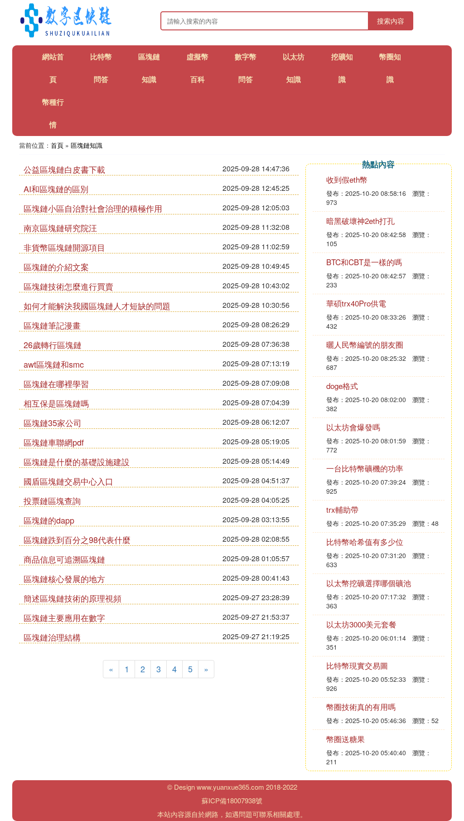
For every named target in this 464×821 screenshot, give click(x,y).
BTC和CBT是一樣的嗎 (364, 261)
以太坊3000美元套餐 (361, 624)
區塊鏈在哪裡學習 (56, 383)
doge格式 (342, 385)
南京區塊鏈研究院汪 (60, 227)
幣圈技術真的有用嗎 (361, 706)
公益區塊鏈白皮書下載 (64, 169)
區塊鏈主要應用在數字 (64, 617)
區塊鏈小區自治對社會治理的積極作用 (93, 208)
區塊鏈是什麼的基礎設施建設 (77, 461)
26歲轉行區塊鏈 (53, 344)
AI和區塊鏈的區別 (56, 188)
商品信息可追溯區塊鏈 (64, 559)
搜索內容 (390, 20)
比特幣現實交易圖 (357, 665)
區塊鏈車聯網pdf (54, 442)
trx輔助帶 (342, 509)
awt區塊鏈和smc (54, 364)
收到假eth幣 (346, 179)
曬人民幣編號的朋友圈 (364, 344)
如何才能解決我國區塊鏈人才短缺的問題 (97, 305)
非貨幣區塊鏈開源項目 (64, 247)
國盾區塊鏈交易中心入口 (68, 481)
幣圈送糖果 (345, 738)
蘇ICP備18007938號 (232, 800)
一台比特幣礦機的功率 (364, 468)
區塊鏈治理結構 (52, 637)
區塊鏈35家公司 (53, 422)
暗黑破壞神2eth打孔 (360, 220)
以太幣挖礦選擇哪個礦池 (368, 582)
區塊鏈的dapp (49, 520)
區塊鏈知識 (86, 145)
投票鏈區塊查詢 (52, 500)
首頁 (57, 145)
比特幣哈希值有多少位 (364, 541)
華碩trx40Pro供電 (356, 303)
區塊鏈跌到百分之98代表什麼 (77, 539)
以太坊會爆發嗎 (353, 426)
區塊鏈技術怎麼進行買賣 (68, 286)
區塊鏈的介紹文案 (56, 266)
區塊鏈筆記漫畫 (52, 325)
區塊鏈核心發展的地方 (64, 578)
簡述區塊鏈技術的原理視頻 (72, 598)
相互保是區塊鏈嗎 (56, 403)
